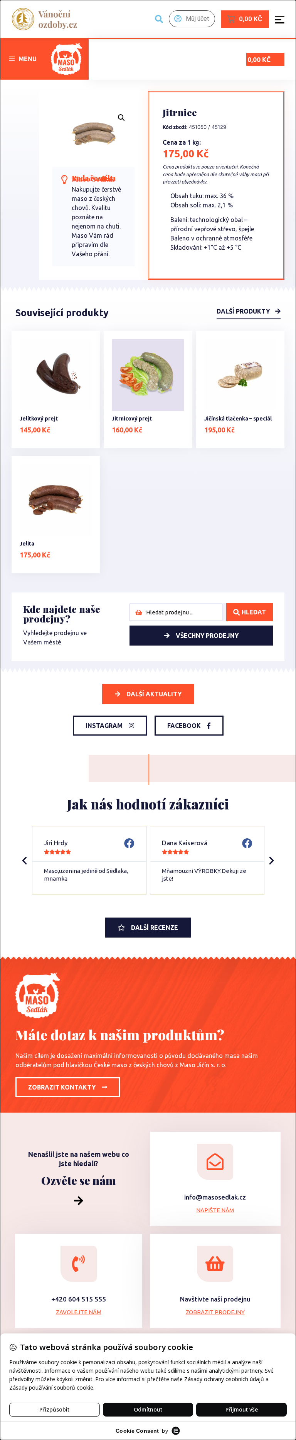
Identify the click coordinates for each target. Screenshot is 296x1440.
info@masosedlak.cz (215, 1197)
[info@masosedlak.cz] (215, 1162)
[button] (22, 58)
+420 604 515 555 (78, 1299)
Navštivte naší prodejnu (215, 1299)
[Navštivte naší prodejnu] (215, 1264)
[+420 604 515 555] (79, 1264)
